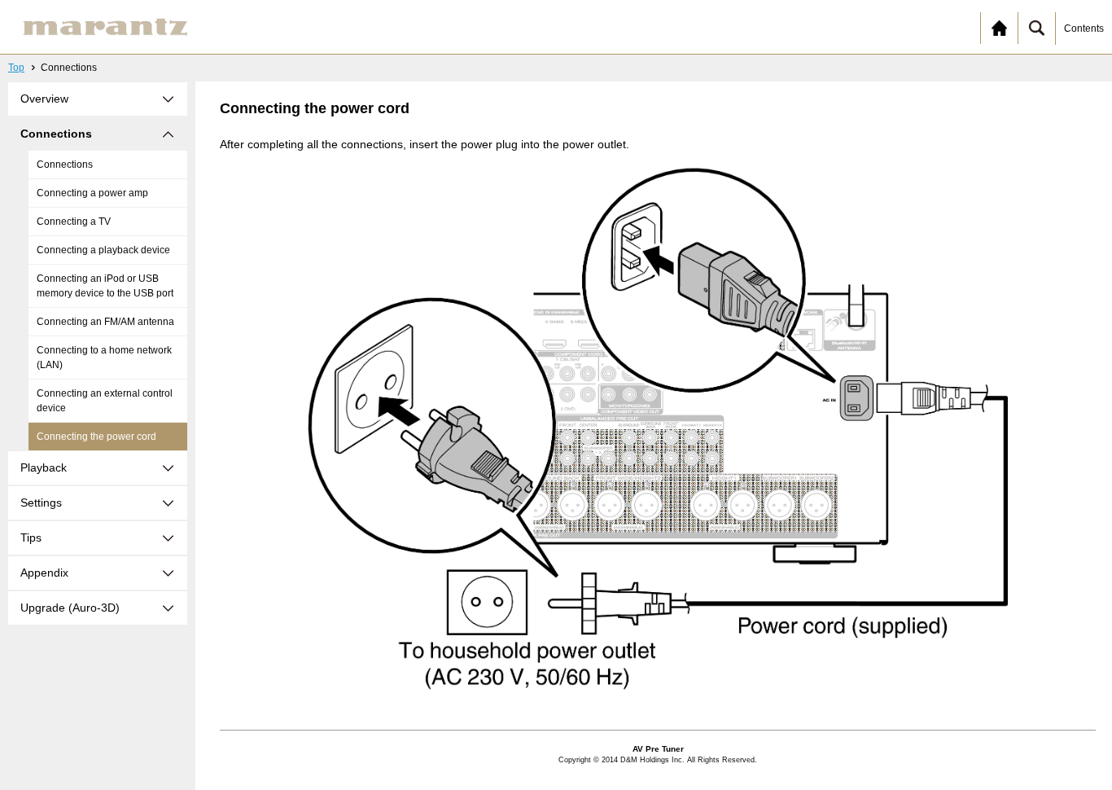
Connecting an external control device (105, 401)
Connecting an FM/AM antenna (105, 321)
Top (16, 67)
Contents (1084, 28)
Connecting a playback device (103, 250)
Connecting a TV (74, 221)
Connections (65, 164)
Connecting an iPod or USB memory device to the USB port (105, 286)
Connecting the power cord (96, 436)
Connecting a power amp (92, 193)
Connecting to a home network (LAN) (104, 358)
